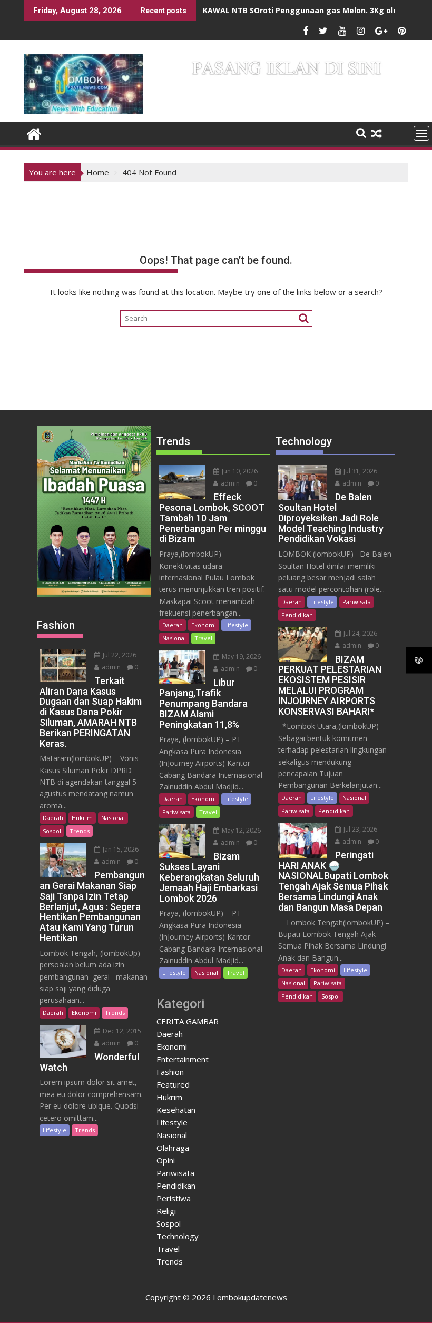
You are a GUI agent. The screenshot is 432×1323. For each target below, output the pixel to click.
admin (110, 667)
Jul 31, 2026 (359, 471)
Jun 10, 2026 (239, 471)
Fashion (170, 1072)
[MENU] (421, 133)
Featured (173, 1084)
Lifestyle (54, 1130)
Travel (203, 638)
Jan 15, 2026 (120, 849)
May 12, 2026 (240, 830)
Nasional (113, 818)
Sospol (52, 831)
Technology (177, 1236)
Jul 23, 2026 (359, 829)
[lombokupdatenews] (34, 132)
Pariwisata (176, 812)
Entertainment (182, 1059)
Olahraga (172, 1147)
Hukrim (82, 818)
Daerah (53, 818)
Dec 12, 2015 (121, 1030)
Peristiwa (173, 1198)
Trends (80, 831)
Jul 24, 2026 (359, 633)
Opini (165, 1160)
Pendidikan (175, 1185)
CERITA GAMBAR (187, 1021)
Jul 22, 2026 (118, 654)
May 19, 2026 (240, 656)
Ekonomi (84, 1012)
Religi (166, 1211)
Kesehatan (175, 1109)
